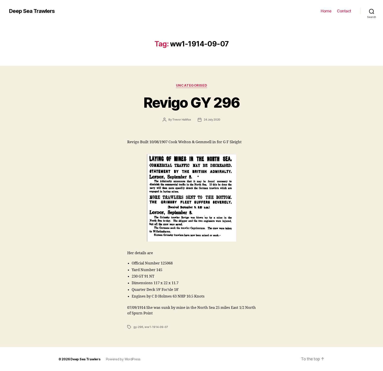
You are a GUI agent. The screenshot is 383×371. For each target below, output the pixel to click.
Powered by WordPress (123, 359)
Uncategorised (191, 85)
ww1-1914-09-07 (156, 327)
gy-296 (138, 327)
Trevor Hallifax (181, 119)
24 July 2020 (212, 119)
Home (326, 11)
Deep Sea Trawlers (32, 11)
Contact (344, 11)
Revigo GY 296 (191, 102)
